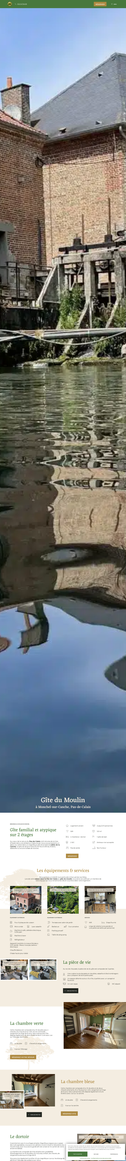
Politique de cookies (85, 1158)
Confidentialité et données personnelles (101, 1158)
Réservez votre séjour (23, 1057)
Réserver (100, 4)
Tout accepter (77, 1154)
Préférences (114, 1154)
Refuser (96, 1154)
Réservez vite (69, 1113)
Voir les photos (72, 991)
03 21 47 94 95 (22, 4)
